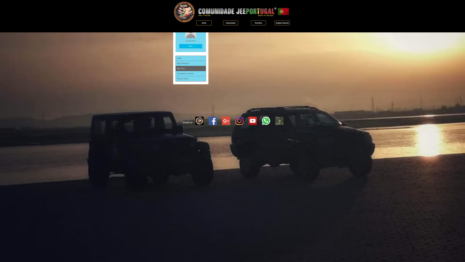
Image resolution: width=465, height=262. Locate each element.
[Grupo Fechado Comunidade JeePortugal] (279, 121)
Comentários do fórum (185, 73)
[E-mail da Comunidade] (226, 121)
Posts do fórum (182, 78)
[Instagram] (239, 121)
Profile (179, 58)
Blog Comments (183, 63)
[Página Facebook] (213, 121)
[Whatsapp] (266, 121)
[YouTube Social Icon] (253, 121)
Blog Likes (181, 68)
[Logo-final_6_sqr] (199, 121)
